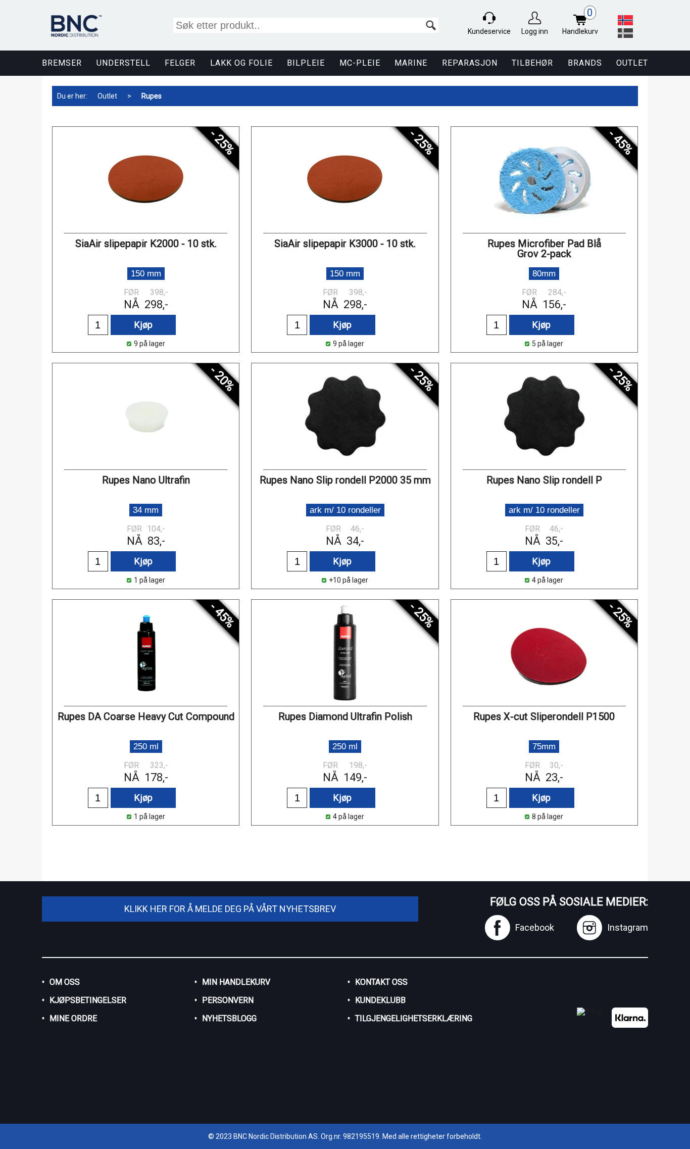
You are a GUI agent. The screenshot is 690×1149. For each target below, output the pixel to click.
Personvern (228, 1000)
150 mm (146, 273)
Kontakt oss (381, 982)
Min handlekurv (236, 982)
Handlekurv (580, 21)
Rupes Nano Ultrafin (146, 480)
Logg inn (534, 31)
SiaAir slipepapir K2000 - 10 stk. (146, 243)
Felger (180, 63)
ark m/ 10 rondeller (345, 510)
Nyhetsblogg (229, 1018)
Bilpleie (306, 63)
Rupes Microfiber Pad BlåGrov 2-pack (544, 248)
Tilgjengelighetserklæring (413, 1018)
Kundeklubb (380, 1000)
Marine (411, 63)
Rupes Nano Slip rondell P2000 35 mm (345, 480)
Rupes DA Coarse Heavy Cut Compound (146, 716)
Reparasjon (470, 63)
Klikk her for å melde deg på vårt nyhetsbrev (230, 908)
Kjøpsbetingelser (88, 1000)
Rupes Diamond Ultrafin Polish (345, 716)
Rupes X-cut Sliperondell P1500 (544, 716)
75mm (544, 746)
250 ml (146, 746)
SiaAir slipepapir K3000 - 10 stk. (345, 243)
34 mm (146, 510)
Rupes (151, 96)
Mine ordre (73, 1018)
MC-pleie (359, 63)
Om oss (65, 982)
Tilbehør (532, 63)
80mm (544, 273)
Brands (585, 63)
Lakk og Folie (241, 63)
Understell (123, 63)
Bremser (62, 63)
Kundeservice (489, 31)
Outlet (632, 63)
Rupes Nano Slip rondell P (544, 480)
